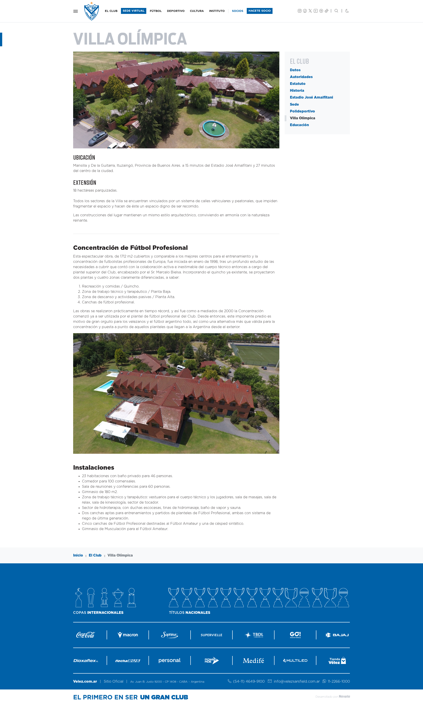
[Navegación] (75, 11)
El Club (95, 555)
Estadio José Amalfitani (311, 97)
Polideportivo (302, 111)
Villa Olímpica (302, 118)
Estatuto (298, 84)
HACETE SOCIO (260, 10)
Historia (297, 90)
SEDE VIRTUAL (134, 10)
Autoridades (301, 77)
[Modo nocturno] (343, 11)
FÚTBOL (156, 11)
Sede (294, 104)
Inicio (78, 555)
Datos (295, 70)
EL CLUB (111, 11)
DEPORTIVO (176, 11)
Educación (299, 125)
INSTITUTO (217, 11)
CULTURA (197, 11)
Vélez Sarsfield (92, 11)
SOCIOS (237, 11)
